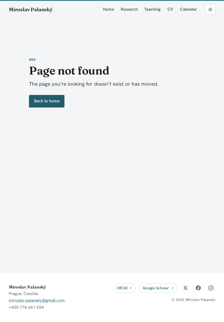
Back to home (47, 101)
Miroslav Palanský (30, 9)
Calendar (188, 9)
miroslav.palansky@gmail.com (37, 300)
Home (108, 9)
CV (170, 9)
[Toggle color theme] (210, 9)
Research (129, 9)
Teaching (152, 9)
